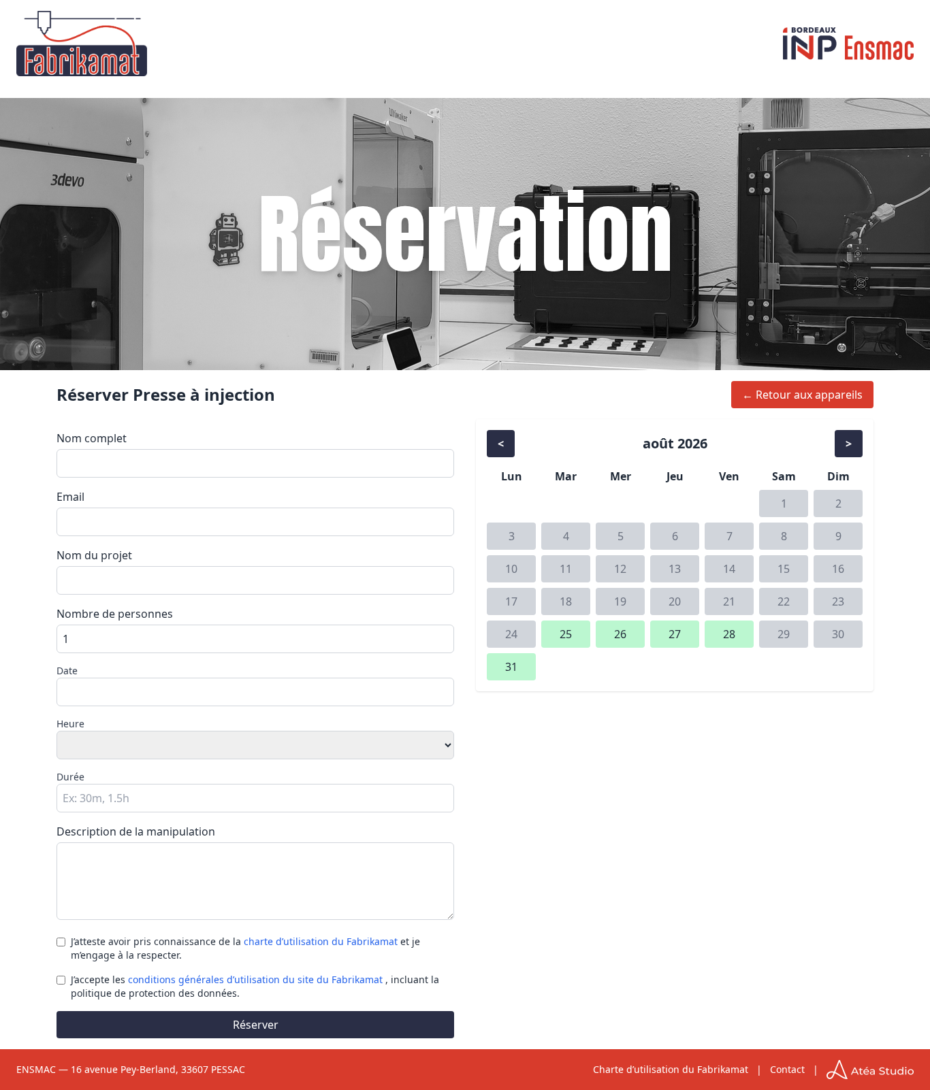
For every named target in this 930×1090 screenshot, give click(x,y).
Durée (70, 776)
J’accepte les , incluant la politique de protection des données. (255, 986)
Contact (787, 1069)
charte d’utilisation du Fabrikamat (322, 941)
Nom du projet (94, 555)
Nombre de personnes (115, 613)
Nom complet (92, 438)
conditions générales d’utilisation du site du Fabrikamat (256, 979)
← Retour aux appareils (802, 394)
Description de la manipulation (136, 831)
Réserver (255, 1024)
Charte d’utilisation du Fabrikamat (670, 1069)
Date (67, 670)
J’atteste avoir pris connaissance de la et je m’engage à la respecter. (245, 948)
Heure (70, 723)
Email (70, 496)
